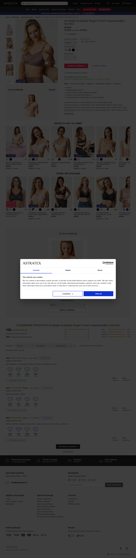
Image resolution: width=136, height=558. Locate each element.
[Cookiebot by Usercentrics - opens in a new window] (104, 263)
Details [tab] (68, 270)
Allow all (98, 294)
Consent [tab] (36, 270)
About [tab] (100, 270)
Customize (66, 294)
